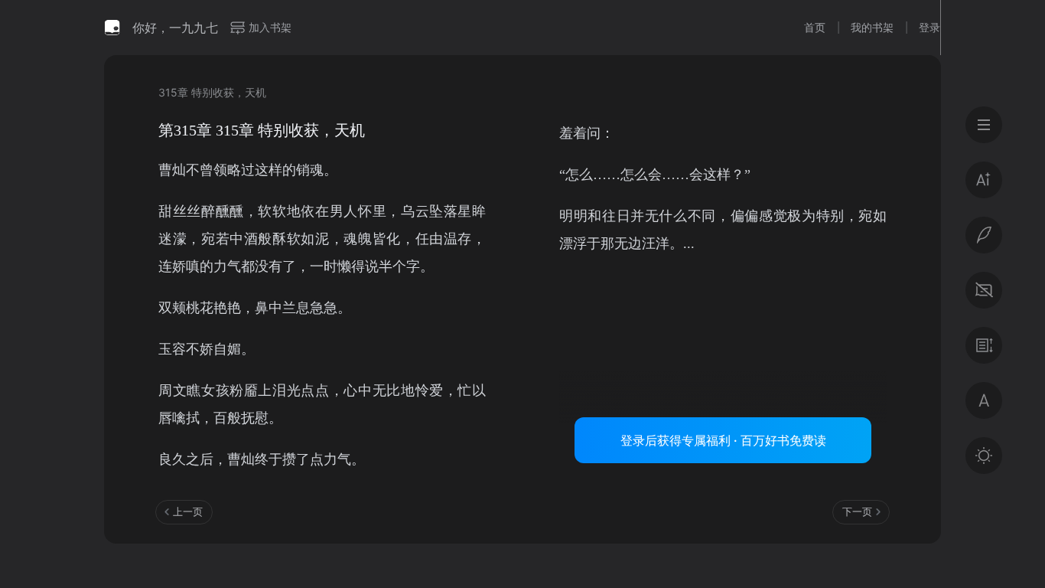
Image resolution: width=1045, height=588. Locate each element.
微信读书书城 (112, 27)
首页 (814, 27)
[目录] (983, 124)
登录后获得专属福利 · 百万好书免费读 (723, 440)
